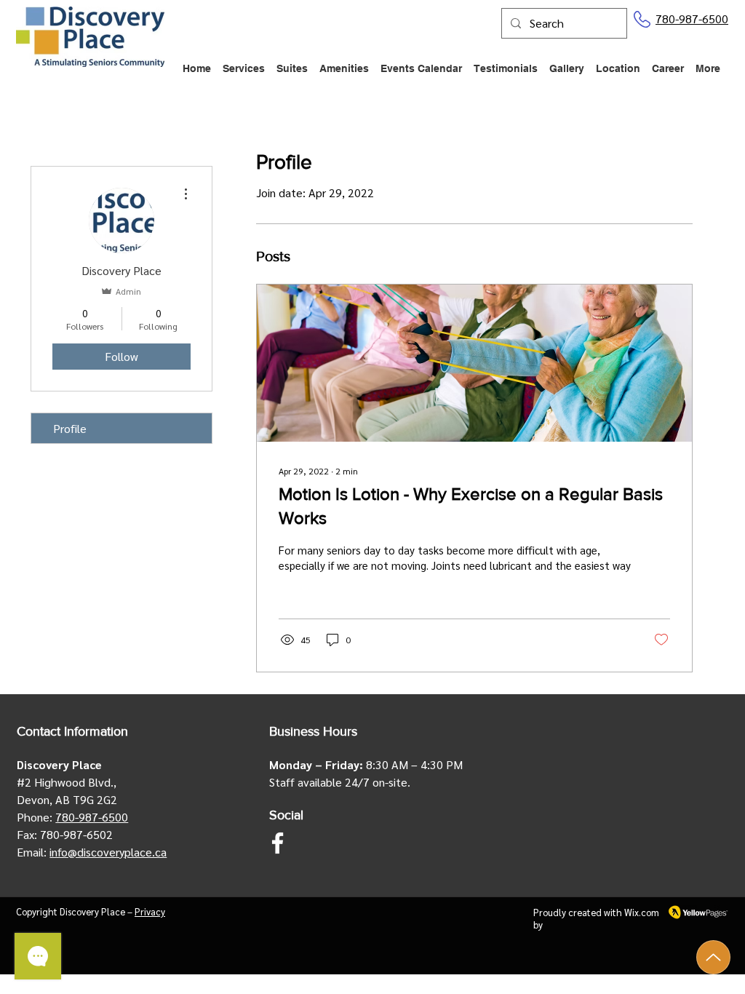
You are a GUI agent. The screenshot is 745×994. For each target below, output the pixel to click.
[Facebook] (277, 843)
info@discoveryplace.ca (108, 851)
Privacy (150, 911)
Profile (70, 428)
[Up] (713, 957)
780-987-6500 (692, 18)
